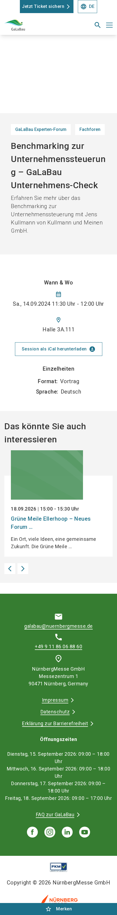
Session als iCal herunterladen (59, 349)
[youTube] (84, 832)
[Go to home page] (39, 27)
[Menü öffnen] (109, 25)
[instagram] (49, 832)
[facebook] (32, 832)
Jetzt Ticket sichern (43, 6)
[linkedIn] (67, 832)
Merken (58, 909)
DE (87, 6)
